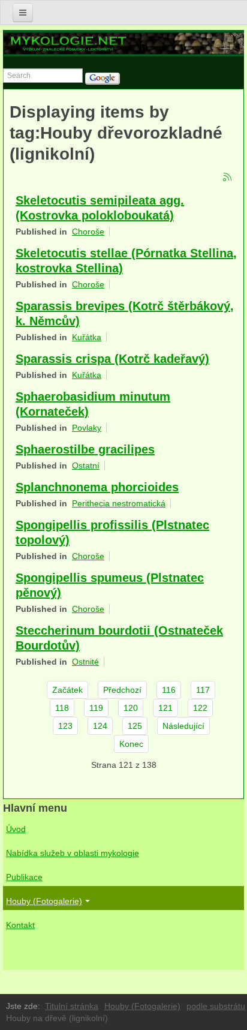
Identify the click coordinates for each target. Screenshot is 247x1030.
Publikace (24, 877)
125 (135, 726)
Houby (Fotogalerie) (44, 901)
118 (62, 708)
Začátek (67, 690)
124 (100, 726)
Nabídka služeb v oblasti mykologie (72, 853)
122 (200, 708)
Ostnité (85, 661)
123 (65, 726)
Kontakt (20, 925)
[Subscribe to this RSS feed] (228, 177)
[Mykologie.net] (124, 43)
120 (130, 708)
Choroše (88, 231)
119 (96, 708)
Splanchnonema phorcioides (97, 487)
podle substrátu (215, 1006)
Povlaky (86, 428)
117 (203, 690)
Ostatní (86, 465)
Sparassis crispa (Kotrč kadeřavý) (112, 358)
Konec (131, 744)
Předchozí (122, 690)
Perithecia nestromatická (118, 503)
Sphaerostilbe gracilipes (85, 449)
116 (169, 690)
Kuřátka (86, 337)
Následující (183, 726)
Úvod (16, 829)
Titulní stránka (71, 1006)
